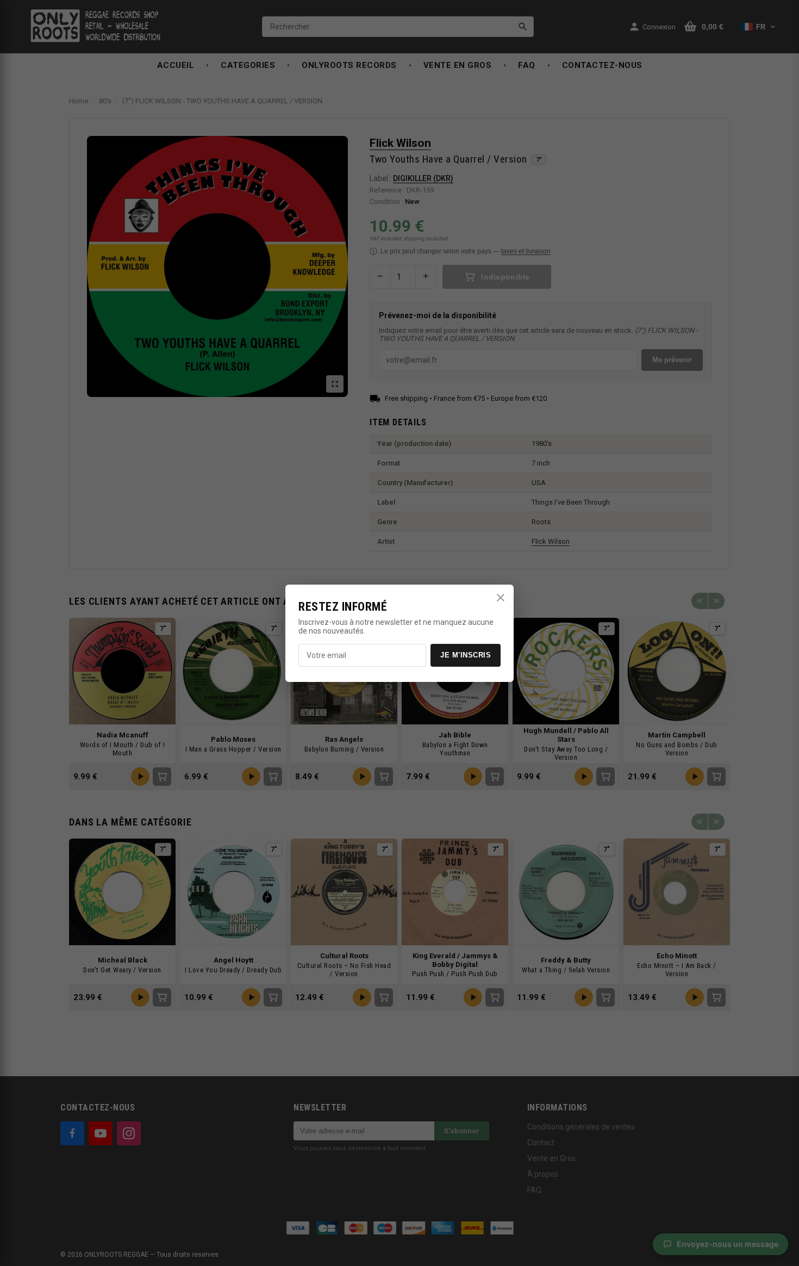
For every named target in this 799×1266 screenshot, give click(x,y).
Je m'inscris (465, 655)
